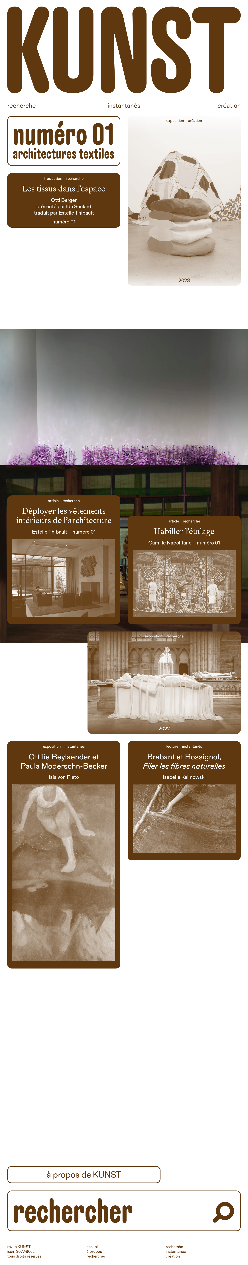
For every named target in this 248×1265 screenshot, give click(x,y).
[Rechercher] (223, 1212)
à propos (94, 1251)
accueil (93, 1246)
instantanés (176, 1251)
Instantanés (123, 105)
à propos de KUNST (84, 1174)
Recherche (21, 105)
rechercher (96, 1256)
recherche (174, 1246)
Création (229, 105)
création (173, 1256)
